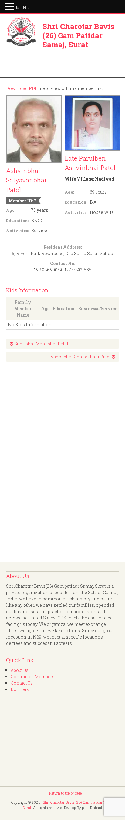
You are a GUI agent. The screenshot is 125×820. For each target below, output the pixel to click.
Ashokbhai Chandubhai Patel (81, 357)
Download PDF (22, 88)
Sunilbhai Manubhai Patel (40, 344)
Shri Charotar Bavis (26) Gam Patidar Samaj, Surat (78, 35)
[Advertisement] (30, 462)
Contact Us (22, 683)
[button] (10, 5)
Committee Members (33, 676)
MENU (22, 8)
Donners (20, 689)
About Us (20, 670)
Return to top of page (65, 793)
